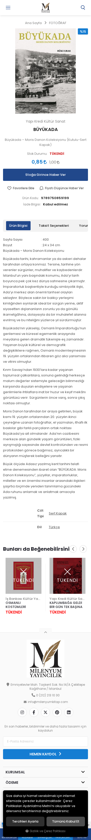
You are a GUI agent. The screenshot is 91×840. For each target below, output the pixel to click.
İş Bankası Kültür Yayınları (23, 598)
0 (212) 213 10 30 (48, 695)
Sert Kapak (58, 513)
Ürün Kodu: (30, 198)
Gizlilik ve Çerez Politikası (47, 831)
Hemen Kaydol (43, 754)
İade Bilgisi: (32, 204)
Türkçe (54, 527)
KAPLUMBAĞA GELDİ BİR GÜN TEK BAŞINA (66, 604)
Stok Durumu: (37, 153)
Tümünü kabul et (65, 821)
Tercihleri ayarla (25, 821)
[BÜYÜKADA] (45, 70)
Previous (73, 549)
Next (83, 549)
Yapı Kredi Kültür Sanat (67, 598)
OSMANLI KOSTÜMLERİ (16, 604)
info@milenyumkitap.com (48, 701)
